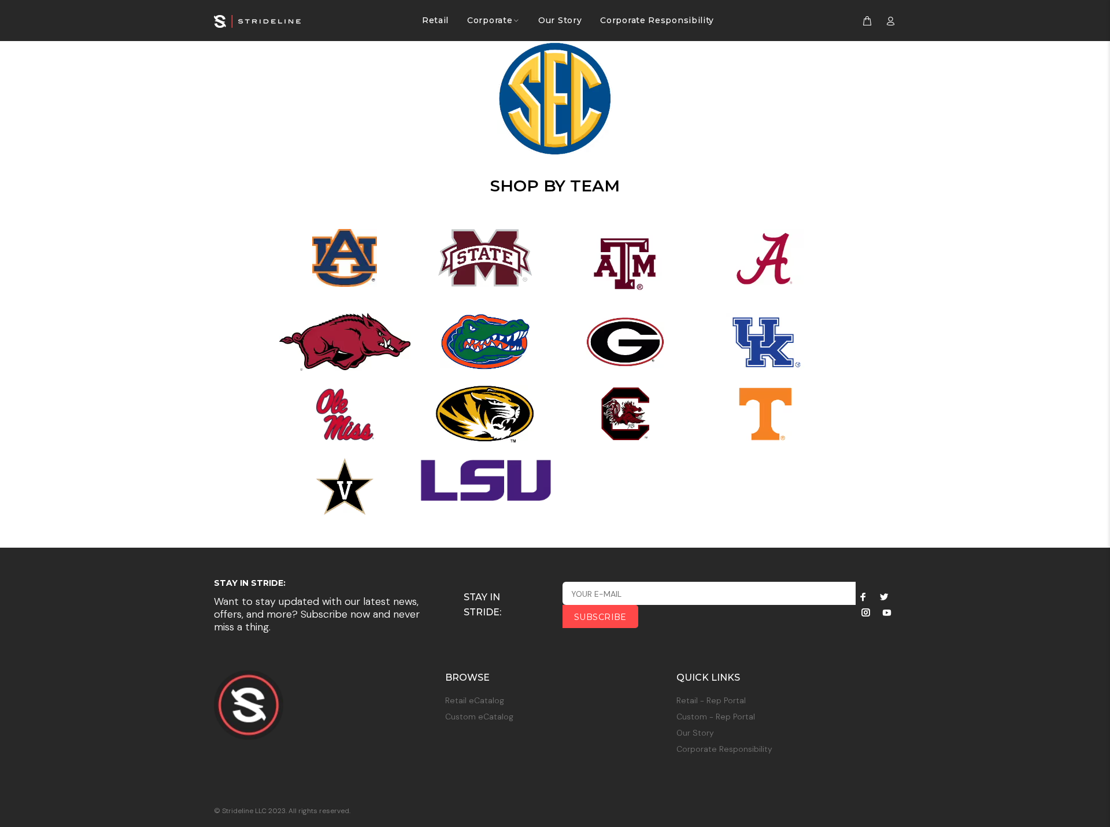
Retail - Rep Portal (711, 700)
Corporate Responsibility (724, 749)
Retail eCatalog (474, 700)
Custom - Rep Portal (715, 716)
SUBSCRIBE (600, 617)
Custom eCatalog (479, 716)
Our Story (695, 733)
